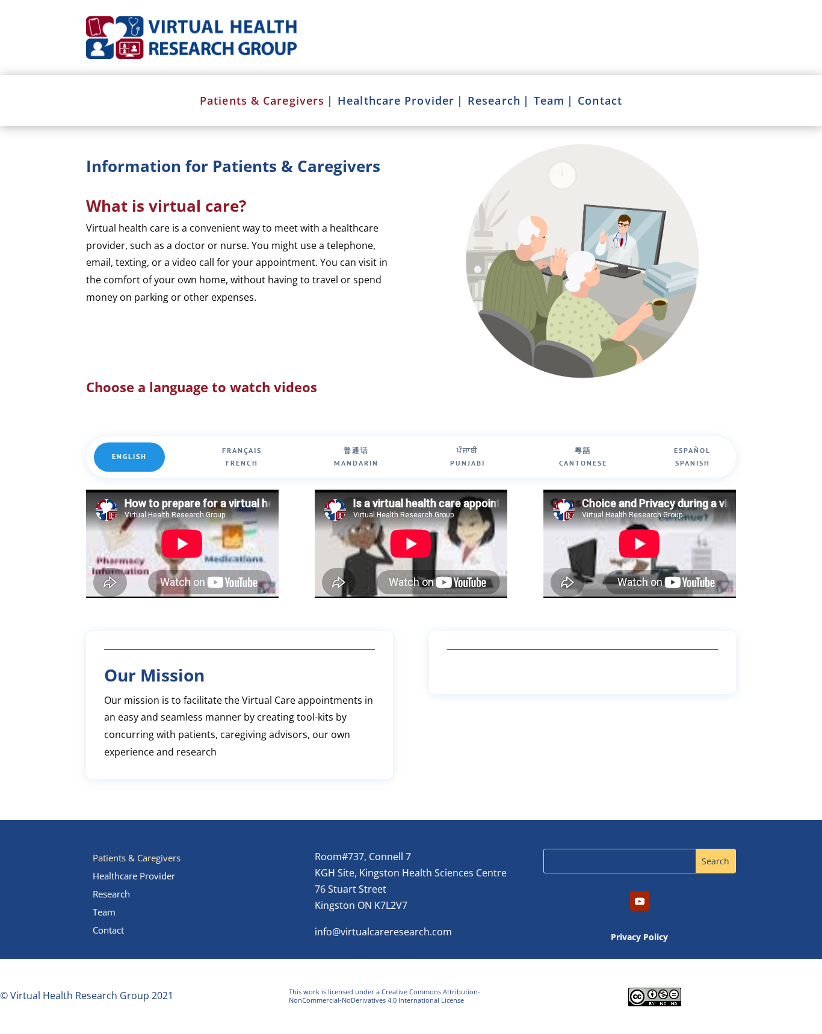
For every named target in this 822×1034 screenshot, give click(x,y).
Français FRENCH (242, 456)
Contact (600, 102)
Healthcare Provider (396, 102)
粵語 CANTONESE (583, 456)
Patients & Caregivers (262, 102)
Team (549, 102)
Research (494, 102)
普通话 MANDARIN (356, 456)
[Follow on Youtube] (639, 901)
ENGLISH (129, 456)
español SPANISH (692, 456)
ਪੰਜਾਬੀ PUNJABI (467, 456)
